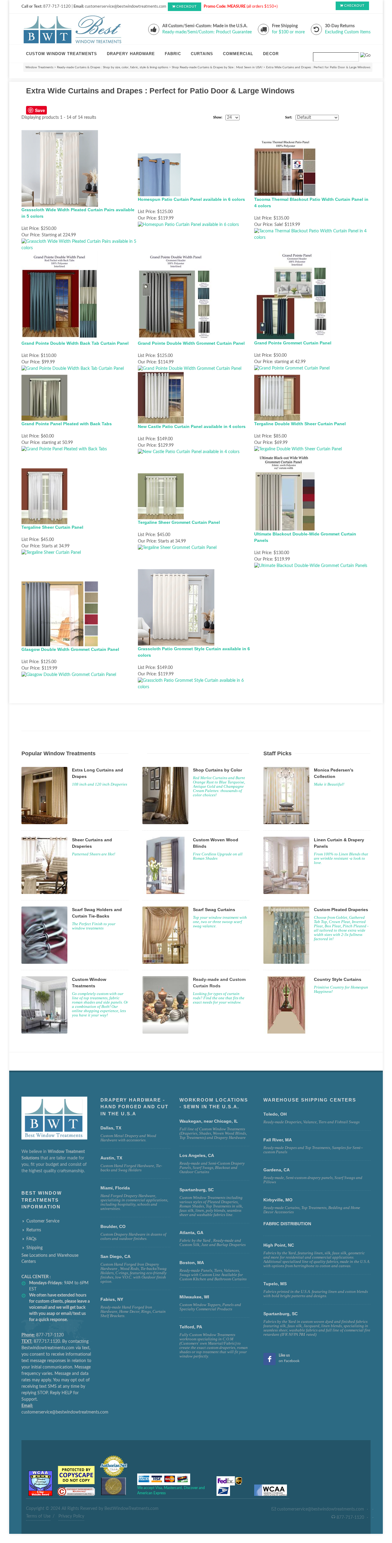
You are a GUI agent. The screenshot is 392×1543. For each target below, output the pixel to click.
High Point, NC (278, 1245)
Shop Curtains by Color (217, 770)
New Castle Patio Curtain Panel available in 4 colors (192, 426)
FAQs (31, 1239)
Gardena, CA (276, 1169)
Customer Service (42, 1221)
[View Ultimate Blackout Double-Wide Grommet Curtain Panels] (310, 566)
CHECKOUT (186, 6)
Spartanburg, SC (280, 1313)
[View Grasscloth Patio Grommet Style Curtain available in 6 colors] (196, 683)
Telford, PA (190, 1326)
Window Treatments (39, 67)
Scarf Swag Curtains (214, 909)
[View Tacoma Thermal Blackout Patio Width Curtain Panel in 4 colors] (312, 234)
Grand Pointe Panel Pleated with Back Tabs (66, 423)
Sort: (288, 117)
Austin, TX (111, 1157)
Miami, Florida (115, 1187)
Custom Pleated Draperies (341, 909)
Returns (33, 1230)
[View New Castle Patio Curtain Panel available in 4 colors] (188, 452)
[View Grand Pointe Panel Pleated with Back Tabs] (64, 449)
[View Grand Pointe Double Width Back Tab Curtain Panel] (72, 368)
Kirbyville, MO (277, 1199)
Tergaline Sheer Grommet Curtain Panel (179, 522)
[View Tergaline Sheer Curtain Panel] (51, 552)
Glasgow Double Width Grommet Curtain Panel (70, 649)
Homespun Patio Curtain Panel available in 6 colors (191, 199)
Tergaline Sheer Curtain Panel (52, 527)
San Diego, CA (115, 1256)
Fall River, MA (277, 1139)
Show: (217, 117)
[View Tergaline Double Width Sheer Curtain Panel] (298, 449)
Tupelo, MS (275, 1283)
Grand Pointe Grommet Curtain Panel (292, 342)
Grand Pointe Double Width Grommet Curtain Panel (191, 343)
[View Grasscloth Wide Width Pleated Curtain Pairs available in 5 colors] (79, 244)
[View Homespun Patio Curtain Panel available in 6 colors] (188, 225)
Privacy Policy (71, 1516)
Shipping (34, 1248)
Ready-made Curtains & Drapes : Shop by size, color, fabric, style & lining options (112, 67)
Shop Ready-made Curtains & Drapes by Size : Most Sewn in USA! (217, 67)
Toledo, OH (275, 1114)
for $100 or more (288, 32)
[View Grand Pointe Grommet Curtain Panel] (292, 368)
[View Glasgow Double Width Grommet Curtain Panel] (68, 675)
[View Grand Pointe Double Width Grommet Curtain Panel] (189, 368)
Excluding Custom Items (348, 32)
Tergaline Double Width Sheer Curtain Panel (300, 423)
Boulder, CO (113, 1226)
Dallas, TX (110, 1127)
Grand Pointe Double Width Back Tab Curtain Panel (75, 343)
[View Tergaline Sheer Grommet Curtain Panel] (177, 548)
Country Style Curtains (337, 979)
